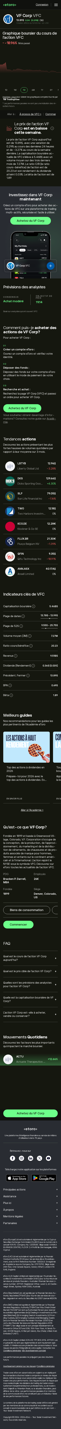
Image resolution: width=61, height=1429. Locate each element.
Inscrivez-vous (9, 97)
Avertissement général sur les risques (19, 1366)
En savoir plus (14, 799)
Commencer (18, 924)
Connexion (42, 4)
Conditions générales (12, 1350)
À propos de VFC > (30, 114)
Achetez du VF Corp (30, 220)
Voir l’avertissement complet (34, 1350)
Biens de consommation (26, 910)
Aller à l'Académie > (32, 810)
